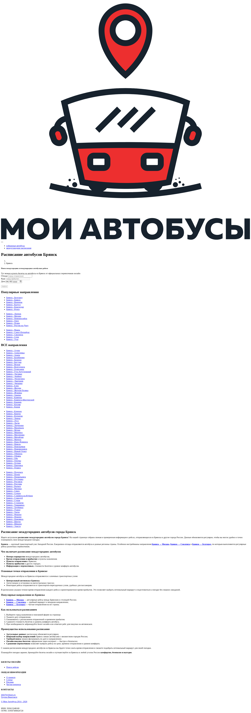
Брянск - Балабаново (15, 357)
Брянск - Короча (13, 414)
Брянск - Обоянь (13, 456)
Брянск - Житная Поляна (17, 390)
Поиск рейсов (12, 667)
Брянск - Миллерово (15, 435)
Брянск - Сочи (12, 337)
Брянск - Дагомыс (14, 374)
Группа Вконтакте (9, 697)
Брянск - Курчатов (14, 416)
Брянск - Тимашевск (15, 505)
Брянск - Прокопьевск (16, 477)
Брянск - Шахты (13, 521)
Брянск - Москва (13, 316)
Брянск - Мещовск (14, 432)
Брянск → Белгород (201, 544)
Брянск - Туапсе (13, 510)
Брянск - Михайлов (15, 437)
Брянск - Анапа (13, 355)
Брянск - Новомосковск (16, 449)
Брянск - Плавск (13, 468)
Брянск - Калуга (13, 305)
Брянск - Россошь (14, 484)
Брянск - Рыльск (13, 486)
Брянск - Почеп (13, 474)
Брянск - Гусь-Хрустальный (18, 372)
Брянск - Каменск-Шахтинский (20, 400)
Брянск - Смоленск (14, 335)
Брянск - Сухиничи (15, 503)
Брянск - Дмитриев (14, 381)
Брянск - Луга (12, 421)
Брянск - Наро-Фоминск (17, 442)
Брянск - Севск (13, 491)
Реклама (10, 682)
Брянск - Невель (13, 444)
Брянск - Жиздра (13, 388)
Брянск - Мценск (13, 439)
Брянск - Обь (12, 458)
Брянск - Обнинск (14, 454)
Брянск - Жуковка (14, 393)
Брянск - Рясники (14, 489)
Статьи (9, 680)
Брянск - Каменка (14, 397)
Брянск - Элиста (13, 526)
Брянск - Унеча (13, 512)
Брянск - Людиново (15, 425)
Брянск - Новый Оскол (16, 451)
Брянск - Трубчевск (14, 507)
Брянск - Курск (13, 309)
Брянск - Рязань (13, 330)
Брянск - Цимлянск (14, 519)
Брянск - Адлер (13, 350)
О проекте (10, 677)
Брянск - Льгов (13, 423)
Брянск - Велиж (13, 364)
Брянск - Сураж (13, 500)
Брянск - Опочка (13, 461)
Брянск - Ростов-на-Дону (17, 325)
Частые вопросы (13, 684)
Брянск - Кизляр (13, 404)
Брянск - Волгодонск (15, 367)
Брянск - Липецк (13, 314)
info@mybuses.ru (8, 695)
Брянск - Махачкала (15, 428)
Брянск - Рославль (14, 482)
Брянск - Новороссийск (16, 318)
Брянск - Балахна (13, 360)
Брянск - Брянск (13, 300)
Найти (4, 286)
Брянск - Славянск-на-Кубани (19, 496)
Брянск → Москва (160, 544)
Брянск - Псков (13, 323)
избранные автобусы (15, 246)
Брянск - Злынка (13, 395)
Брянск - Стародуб (14, 498)
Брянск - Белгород (14, 297)
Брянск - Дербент (14, 376)
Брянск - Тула (12, 339)
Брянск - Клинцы (14, 411)
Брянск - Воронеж (14, 302)
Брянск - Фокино (13, 514)
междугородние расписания (18, 248)
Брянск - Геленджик (15, 369)
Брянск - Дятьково (14, 383)
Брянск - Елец (12, 386)
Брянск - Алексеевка (15, 353)
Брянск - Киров (13, 407)
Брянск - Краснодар (15, 307)
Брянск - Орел (12, 321)
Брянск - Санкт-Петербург (18, 332)
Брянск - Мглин (13, 430)
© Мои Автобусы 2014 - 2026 (14, 701)
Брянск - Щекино (14, 524)
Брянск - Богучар (13, 362)
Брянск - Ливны (13, 418)
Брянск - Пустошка (14, 479)
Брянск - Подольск (14, 472)
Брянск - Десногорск (15, 379)
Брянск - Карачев (13, 402)
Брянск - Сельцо (13, 493)
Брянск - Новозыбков (15, 447)
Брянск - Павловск (14, 465)
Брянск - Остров (13, 463)
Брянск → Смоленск (180, 544)
